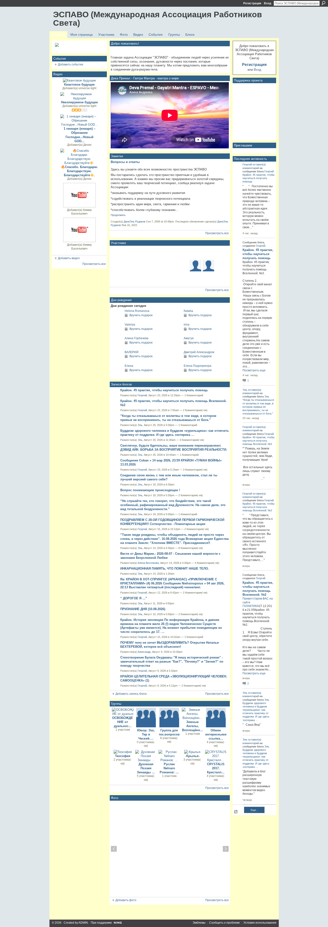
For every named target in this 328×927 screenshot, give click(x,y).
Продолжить (118, 215)
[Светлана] (117, 278)
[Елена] (116, 374)
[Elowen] (195, 252)
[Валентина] (130, 278)
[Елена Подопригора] (175, 374)
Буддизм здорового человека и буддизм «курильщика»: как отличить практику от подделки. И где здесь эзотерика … (174, 433)
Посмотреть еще (254, 370)
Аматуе (189, 338)
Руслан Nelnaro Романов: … (169, 768)
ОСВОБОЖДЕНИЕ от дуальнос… (122, 722)
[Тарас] (221, 278)
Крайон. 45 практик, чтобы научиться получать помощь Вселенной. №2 (258, 440)
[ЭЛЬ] (143, 252)
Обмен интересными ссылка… (215, 734)
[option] (170, 849)
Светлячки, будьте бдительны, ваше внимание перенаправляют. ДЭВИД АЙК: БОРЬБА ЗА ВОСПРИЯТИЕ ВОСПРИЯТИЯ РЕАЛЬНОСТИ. (173, 447)
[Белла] (208, 252)
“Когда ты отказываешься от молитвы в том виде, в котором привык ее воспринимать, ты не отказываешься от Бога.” (168, 418)
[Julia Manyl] (182, 278)
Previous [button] (114, 849)
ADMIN (83, 922)
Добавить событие (70, 64)
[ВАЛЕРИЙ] (116, 361)
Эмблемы (199, 922)
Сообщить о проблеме (224, 922)
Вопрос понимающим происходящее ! (150, 490)
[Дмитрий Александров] (175, 361)
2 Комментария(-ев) (195, 410)
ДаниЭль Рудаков (134, 221)
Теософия (122, 756)
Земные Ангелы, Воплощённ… (192, 726)
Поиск (323, 3)
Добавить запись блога (131, 693)
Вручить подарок (140, 315)
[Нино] (221, 252)
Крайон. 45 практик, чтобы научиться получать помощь (164, 390)
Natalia (188, 311)
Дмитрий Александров (199, 352)
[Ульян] (143, 278)
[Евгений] (182, 265)
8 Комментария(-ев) (190, 548)
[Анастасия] (221, 265)
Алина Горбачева (136, 338)
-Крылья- (192, 756)
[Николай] (208, 278)
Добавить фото (125, 900)
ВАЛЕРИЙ (132, 352)
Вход (267, 3)
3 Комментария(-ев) (192, 439)
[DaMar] (169, 265)
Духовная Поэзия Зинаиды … (146, 768)
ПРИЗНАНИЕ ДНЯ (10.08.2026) (142, 609)
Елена (129, 365)
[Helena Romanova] (116, 319)
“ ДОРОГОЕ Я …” (133, 598)
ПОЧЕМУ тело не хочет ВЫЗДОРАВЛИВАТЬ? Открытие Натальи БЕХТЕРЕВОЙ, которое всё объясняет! (169, 644)
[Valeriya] (116, 333)
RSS (236, 812)
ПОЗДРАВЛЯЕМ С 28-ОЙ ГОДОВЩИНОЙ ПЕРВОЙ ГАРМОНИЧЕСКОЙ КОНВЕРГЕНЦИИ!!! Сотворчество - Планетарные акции (172, 522)
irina (186, 324)
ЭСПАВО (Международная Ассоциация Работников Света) (157, 18)
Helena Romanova (137, 311)
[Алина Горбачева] (116, 347)
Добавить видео (69, 258)
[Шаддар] (169, 252)
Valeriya (130, 324)
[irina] (175, 333)
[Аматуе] (175, 347)
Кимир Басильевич (81, 212)
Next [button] (226, 849)
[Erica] (156, 265)
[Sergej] (195, 278)
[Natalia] (175, 319)
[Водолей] (195, 265)
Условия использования (259, 922)
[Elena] (130, 252)
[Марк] (117, 252)
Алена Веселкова (148, 562)
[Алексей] (182, 252)
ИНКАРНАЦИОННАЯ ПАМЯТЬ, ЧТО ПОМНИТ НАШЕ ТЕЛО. (164, 568)
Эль (140, 425)
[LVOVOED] (156, 252)
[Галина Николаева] (156, 278)
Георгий (142, 395)
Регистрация (252, 3)
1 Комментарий (193, 395)
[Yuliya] (208, 265)
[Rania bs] (169, 278)
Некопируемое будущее (79, 102)
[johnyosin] (130, 265)
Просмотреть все (94, 264)
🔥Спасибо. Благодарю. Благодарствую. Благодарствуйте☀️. (79, 171)
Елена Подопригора (197, 365)
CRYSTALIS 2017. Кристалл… (216, 768)
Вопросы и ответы (125, 162)
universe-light (87, 88)
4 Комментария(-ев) (207, 562)
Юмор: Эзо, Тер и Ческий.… (146, 734)
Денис (87, 144)
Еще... (254, 810)
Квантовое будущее (79, 84)
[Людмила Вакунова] (117, 265)
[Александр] (143, 265)
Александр (144, 651)
